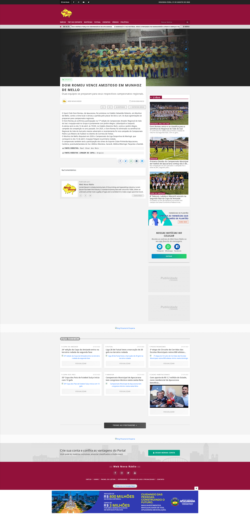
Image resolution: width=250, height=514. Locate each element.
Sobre (96, 479)
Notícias (88, 22)
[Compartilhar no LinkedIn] (186, 69)
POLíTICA (125, 22)
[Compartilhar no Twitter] (186, 49)
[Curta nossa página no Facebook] (115, 473)
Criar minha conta (164, 452)
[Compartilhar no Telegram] (186, 62)
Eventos (106, 22)
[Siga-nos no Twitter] (128, 473)
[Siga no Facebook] (73, 2)
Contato (160, 479)
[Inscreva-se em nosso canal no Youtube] (135, 473)
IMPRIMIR (121, 107)
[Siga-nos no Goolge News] (125, 486)
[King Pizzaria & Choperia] (169, 279)
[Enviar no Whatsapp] (186, 55)
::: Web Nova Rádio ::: (125, 466)
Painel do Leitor (108, 479)
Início (63, 22)
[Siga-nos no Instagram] (122, 473)
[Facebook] (85, 195)
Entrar (66, 2)
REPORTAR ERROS (138, 107)
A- (103, 107)
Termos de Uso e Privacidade (142, 479)
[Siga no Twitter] (88, 2)
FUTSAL (97, 22)
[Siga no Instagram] (78, 2)
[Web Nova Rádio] (78, 13)
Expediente (122, 479)
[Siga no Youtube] (83, 2)
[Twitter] (90, 195)
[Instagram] (80, 195)
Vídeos (115, 22)
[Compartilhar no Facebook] (186, 42)
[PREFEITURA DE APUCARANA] (125, 502)
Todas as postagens (124, 425)
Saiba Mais (138, 195)
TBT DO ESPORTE (75, 22)
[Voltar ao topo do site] (247, 308)
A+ (110, 107)
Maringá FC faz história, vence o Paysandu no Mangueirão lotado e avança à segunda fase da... (147, 27)
